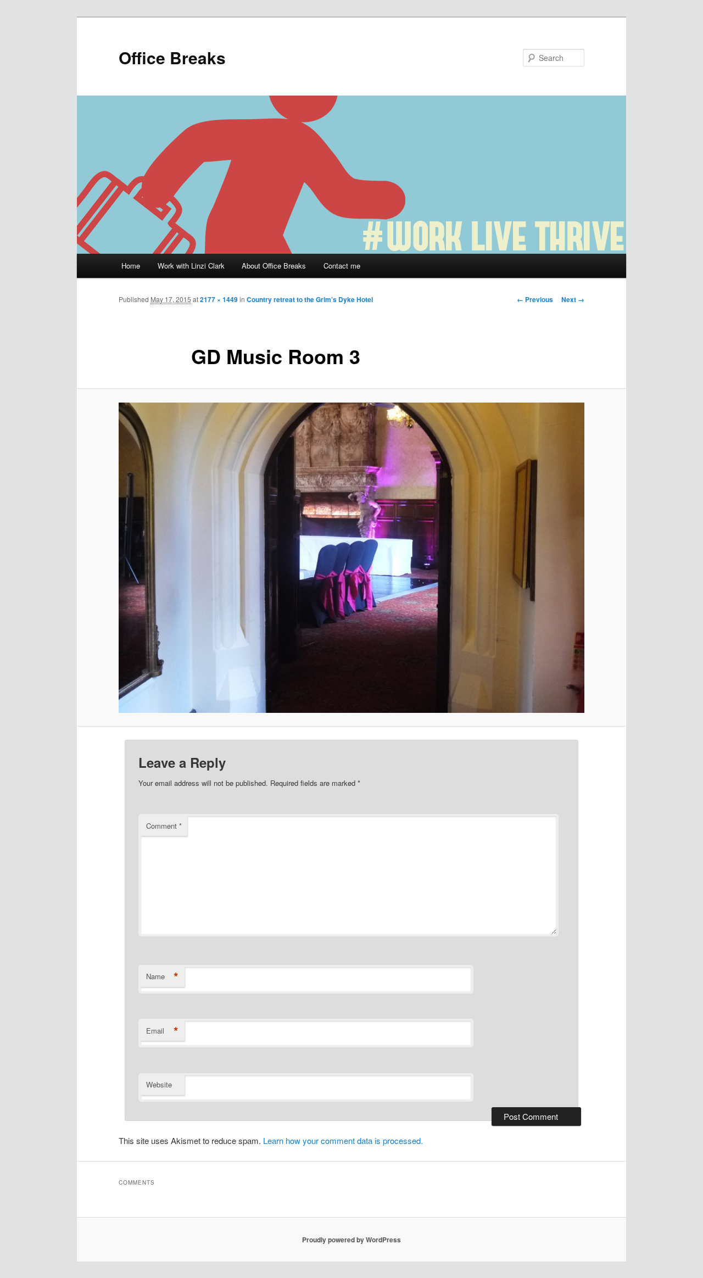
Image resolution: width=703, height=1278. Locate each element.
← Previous (535, 299)
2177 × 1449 (219, 299)
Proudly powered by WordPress (351, 1239)
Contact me (341, 265)
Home (130, 265)
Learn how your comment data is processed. (343, 1140)
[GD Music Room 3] (351, 558)
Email (162, 1031)
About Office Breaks (274, 265)
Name (162, 976)
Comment (164, 826)
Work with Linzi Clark (191, 265)
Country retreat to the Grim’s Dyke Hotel (310, 299)
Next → (572, 299)
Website (159, 1084)
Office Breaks (172, 57)
